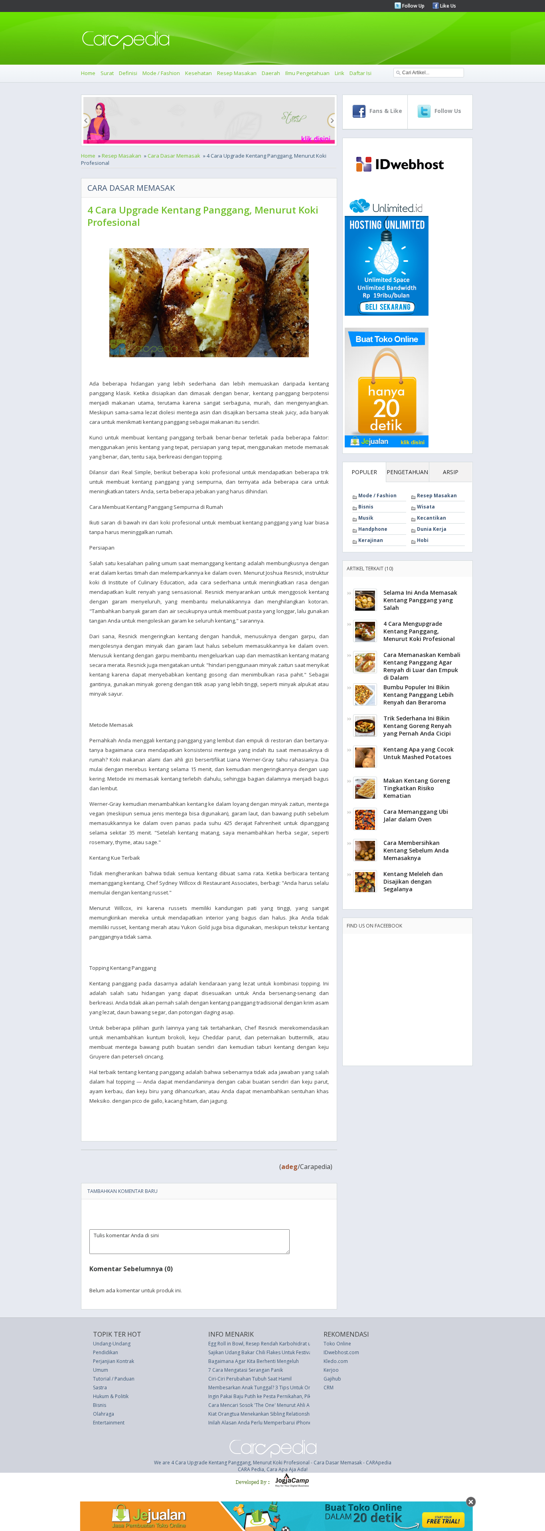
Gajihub (332, 1378)
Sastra (100, 1387)
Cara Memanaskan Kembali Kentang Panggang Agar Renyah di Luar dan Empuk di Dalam (421, 666)
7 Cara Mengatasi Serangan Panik (245, 1370)
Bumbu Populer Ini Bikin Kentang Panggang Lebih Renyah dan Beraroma (418, 694)
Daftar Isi (360, 73)
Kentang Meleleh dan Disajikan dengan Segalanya (413, 881)
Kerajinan (370, 540)
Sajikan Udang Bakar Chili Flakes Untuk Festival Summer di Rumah (281, 1352)
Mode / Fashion (161, 73)
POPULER (364, 472)
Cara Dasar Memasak (174, 155)
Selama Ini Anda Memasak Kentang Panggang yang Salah (420, 600)
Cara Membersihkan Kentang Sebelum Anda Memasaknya (416, 850)
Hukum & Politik (110, 1396)
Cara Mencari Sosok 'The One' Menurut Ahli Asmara (266, 1405)
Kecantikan (431, 517)
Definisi (128, 73)
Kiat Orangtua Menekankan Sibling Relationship (261, 1413)
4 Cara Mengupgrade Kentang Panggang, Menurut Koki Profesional (419, 631)
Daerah (271, 73)
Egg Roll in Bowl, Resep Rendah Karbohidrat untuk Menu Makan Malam (287, 1343)
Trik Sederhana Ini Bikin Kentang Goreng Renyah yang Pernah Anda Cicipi (417, 725)
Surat (107, 73)
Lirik (339, 73)
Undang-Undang (111, 1343)
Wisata (426, 506)
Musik (365, 517)
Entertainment (108, 1422)
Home (88, 73)
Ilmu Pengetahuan (307, 73)
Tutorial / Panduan (113, 1378)
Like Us (447, 5)
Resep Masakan (237, 73)
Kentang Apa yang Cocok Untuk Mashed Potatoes (418, 753)
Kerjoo (331, 1370)
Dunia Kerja (431, 529)
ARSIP (450, 472)
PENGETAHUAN (407, 472)
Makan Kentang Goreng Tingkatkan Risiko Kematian (416, 788)
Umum (100, 1370)
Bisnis (365, 506)
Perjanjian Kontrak (113, 1361)
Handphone (372, 529)
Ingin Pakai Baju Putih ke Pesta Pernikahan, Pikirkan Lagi (270, 1396)
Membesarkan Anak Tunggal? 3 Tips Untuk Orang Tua (268, 1387)
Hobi (422, 540)
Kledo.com (336, 1361)
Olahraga (103, 1413)
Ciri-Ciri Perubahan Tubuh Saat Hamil (250, 1378)
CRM (329, 1387)
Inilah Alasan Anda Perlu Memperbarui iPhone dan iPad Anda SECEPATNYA (292, 1422)
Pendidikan (105, 1352)
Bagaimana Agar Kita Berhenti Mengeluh (253, 1361)
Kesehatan (198, 73)
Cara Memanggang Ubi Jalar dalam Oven (415, 815)
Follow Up (413, 5)
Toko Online (337, 1343)
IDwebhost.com (341, 1352)
